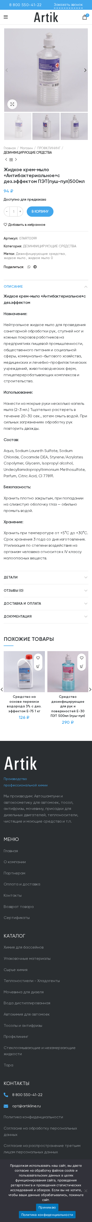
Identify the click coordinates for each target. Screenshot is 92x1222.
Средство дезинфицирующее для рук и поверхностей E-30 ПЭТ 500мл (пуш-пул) (68, 706)
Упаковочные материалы (27, 958)
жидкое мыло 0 (40, 258)
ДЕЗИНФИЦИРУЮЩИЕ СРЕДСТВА (28, 152)
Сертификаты (17, 917)
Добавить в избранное (26, 224)
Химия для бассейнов (23, 947)
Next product (15, 159)
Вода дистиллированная (27, 1003)
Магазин (26, 148)
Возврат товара (19, 906)
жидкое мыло (15, 258)
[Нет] (85, 1190)
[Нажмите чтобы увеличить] (12, 104)
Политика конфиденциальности (33, 1117)
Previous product (6, 159)
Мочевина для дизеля (24, 992)
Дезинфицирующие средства (40, 254)
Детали (11, 577)
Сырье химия (15, 969)
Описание (13, 286)
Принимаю (47, 1207)
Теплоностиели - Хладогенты (32, 980)
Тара (8, 1065)
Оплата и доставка (22, 884)
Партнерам (14, 873)
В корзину (40, 211)
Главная (10, 148)
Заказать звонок (68, 4)
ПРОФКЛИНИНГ (48, 148)
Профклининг (16, 1036)
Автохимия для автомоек (27, 1014)
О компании (15, 862)
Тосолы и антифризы (23, 1025)
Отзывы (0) (13, 590)
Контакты (13, 895)
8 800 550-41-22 (25, 4)
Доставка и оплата (22, 603)
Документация (18, 616)
